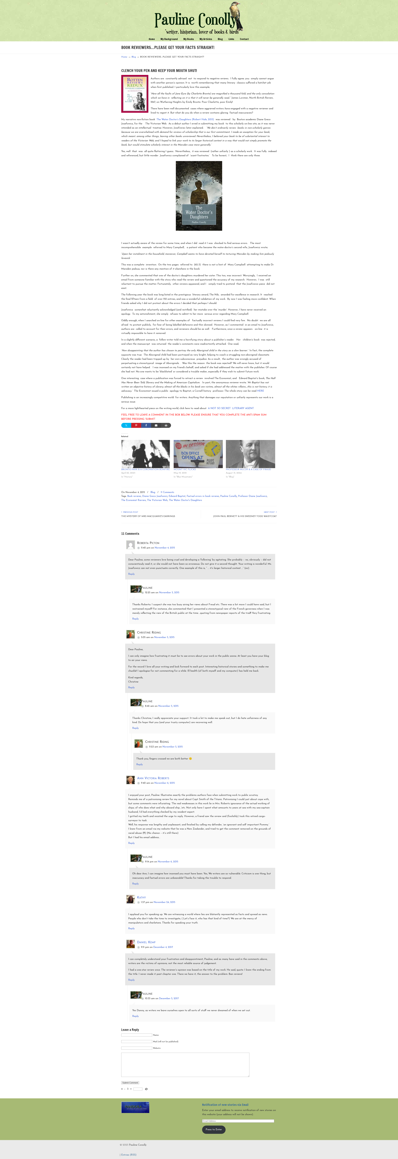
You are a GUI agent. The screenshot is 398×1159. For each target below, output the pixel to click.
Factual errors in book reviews (203, 496)
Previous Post (130, 512)
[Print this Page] (166, 425)
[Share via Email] (156, 425)
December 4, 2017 (163, 947)
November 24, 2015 (164, 902)
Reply (131, 574)
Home (124, 57)
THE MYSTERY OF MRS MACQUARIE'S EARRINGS (148, 516)
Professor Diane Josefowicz (252, 496)
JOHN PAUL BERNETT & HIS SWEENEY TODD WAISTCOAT (245, 516)
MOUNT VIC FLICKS (185, 469)
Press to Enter (214, 1129)
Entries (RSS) (129, 1155)
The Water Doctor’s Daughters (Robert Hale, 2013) (185, 119)
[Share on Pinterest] (136, 425)
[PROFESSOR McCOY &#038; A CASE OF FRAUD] (250, 454)
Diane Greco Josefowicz (154, 496)
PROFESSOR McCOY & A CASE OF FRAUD (248, 469)
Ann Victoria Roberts (153, 778)
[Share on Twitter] (126, 425)
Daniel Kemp (146, 942)
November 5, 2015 (169, 592)
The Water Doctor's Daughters (185, 500)
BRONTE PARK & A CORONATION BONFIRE (145, 469)
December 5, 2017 (169, 998)
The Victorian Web (157, 500)
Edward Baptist (177, 496)
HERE (260, 391)
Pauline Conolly (199, 18)
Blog (134, 57)
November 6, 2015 (164, 783)
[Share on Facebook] (146, 425)
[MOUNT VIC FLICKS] (198, 454)
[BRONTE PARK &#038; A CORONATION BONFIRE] (146, 454)
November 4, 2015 (165, 548)
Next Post (270, 512)
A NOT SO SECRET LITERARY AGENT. (231, 408)
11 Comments (167, 492)
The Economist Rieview (133, 500)
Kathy (141, 897)
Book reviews (134, 496)
